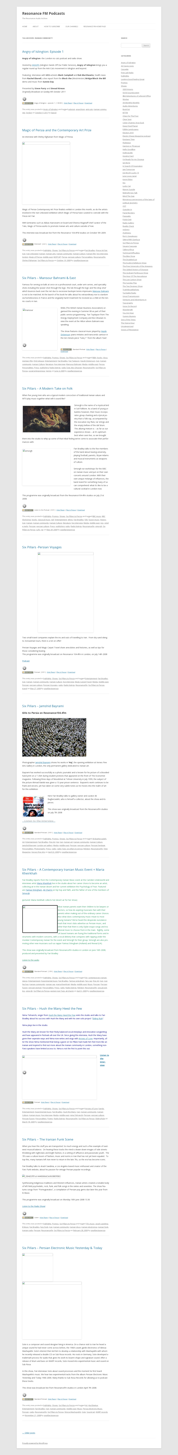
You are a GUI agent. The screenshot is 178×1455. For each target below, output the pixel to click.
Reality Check (128, 226)
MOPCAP (57, 257)
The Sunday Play (130, 283)
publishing (44, 367)
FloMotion (127, 142)
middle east (48, 257)
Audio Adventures (130, 106)
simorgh (98, 526)
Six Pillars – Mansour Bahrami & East (49, 278)
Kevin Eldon (128, 179)
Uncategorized (127, 326)
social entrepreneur (37, 371)
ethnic (70, 519)
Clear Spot (127, 119)
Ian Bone (126, 162)
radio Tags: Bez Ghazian (71, 367)
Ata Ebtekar (93, 1405)
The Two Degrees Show (133, 286)
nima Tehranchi (76, 1115)
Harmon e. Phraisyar (131, 146)
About (36, 26)
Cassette (124, 69)
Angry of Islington (50, 109)
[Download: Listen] (27, 1218)
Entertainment (51, 361)
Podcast (26, 661)
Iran (24, 253)
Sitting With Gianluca (131, 239)
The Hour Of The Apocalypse (135, 276)
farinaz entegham (76, 981)
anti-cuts (89, 109)
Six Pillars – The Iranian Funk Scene (47, 1139)
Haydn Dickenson (87, 361)
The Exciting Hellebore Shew (134, 263)
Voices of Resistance (130, 329)
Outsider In (127, 209)
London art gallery (44, 845)
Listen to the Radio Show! (33, 1206)
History (103, 519)
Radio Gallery (128, 223)
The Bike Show (129, 256)
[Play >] (24, 99)
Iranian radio (27, 1230)
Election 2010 (128, 132)
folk (86, 519)
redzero (126, 229)
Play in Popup (78, 103)
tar (42, 529)
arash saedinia (101, 1223)
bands (101, 1108)
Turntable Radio (129, 293)
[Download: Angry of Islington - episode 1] (27, 103)
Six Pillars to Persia (67, 250)
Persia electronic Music (92, 1408)
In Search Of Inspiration (133, 166)
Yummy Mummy (129, 316)
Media (84, 364)
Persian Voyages (50, 685)
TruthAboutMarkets (131, 289)
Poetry (50, 1118)
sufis (38, 529)
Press (36, 367)
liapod (53, 112)
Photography (39, 848)
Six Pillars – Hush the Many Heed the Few (52, 1008)
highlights (47, 250)
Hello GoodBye (129, 149)
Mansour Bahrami (100, 291)
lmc (124, 183)
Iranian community (64, 253)
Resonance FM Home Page (95, 26)
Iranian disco (75, 1227)
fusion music (94, 519)
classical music (44, 519)
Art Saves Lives (127, 66)
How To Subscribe (52, 26)
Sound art (91, 1412)
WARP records (102, 1412)
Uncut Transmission (131, 296)
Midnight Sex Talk (130, 193)
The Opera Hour (128, 323)
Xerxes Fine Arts (38, 852)
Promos (55, 357)
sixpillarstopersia (81, 260)
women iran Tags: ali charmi (62, 991)
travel (24, 688)
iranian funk (103, 1227)
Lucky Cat (127, 186)
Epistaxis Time (129, 139)
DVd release (39, 361)
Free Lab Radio (127, 72)
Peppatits (127, 216)
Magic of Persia (35, 257)
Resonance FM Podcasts (43, 13)
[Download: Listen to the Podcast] (27, 510)
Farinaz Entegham (34, 890)
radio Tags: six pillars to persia (70, 848)
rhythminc (127, 233)
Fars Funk (44, 1227)
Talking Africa (128, 249)
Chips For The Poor (131, 116)
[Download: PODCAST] (27, 244)
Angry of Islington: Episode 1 (43, 51)
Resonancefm (99, 257)
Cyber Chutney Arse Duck (133, 122)
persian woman (35, 987)
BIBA (94, 357)
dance (25, 981)
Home (24, 26)
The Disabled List (130, 259)
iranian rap (50, 984)
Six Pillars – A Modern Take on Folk (47, 388)
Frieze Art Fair (101, 250)
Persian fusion (28, 1118)
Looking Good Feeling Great (132, 79)
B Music (25, 1227)
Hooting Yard (128, 156)
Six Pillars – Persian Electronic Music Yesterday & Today (62, 1248)
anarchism (80, 109)
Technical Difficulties (131, 253)
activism (71, 109)
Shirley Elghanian (29, 260)
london (29, 112)
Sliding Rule (97, 1018)
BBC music (96, 516)
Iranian (42, 253)
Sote (84, 1412)
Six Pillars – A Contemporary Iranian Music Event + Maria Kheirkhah (63, 871)
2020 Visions (128, 89)
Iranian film (91, 253)
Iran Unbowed (32, 253)
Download (88, 103)
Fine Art (52, 842)
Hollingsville (128, 152)
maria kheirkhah (63, 984)
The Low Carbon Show (132, 279)
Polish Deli (127, 219)
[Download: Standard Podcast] (66, 349)
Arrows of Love (86, 1038)
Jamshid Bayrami (42, 762)
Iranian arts (51, 253)
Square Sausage (130, 246)
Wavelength (128, 309)
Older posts (28, 1432)
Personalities (87, 257)
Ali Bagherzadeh (99, 838)
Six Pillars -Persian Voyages (42, 547)
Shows (55, 250)
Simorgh (26, 893)
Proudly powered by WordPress (35, 1443)
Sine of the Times (128, 319)
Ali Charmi (48, 890)
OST (124, 206)
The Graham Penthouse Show (135, 273)
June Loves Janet (130, 176)
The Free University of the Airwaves (138, 266)
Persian (32, 526)
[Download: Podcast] (27, 672)
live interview (102, 253)
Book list (126, 109)
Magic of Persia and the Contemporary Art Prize (56, 130)
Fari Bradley (90, 250)
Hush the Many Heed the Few (62, 1015)
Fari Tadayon (74, 361)
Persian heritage (98, 845)
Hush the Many (69, 1112)
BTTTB (125, 112)
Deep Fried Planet (130, 126)
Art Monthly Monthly (131, 102)
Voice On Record (130, 306)
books (99, 357)
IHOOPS (35, 65)
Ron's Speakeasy (130, 236)
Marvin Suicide (129, 189)
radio (67, 526)
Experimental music (49, 981)
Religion (86, 848)
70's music (90, 1223)
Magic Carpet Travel (83, 682)
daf (52, 519)
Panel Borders (129, 213)
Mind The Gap (128, 196)
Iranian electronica (89, 1227)
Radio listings (55, 367)
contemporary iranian (97, 977)
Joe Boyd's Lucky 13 (131, 172)
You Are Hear (128, 313)
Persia (64, 257)
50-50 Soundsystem (131, 92)
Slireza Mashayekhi (72, 1412)
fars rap (88, 981)
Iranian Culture (79, 253)
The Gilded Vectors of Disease (135, 269)
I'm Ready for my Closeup (133, 159)
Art (23, 842)
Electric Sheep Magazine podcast (136, 136)
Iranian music (34, 1115)
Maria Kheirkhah (44, 883)
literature (49, 364)
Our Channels (71, 26)
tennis (48, 371)
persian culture (74, 257)
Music (90, 984)
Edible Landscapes (131, 129)
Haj (57, 842)
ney (102, 523)
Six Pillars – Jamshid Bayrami (43, 706)
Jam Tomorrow (129, 169)
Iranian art (68, 842)
